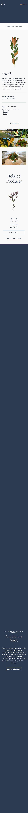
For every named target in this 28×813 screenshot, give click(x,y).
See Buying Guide (14, 669)
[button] (11, 220)
